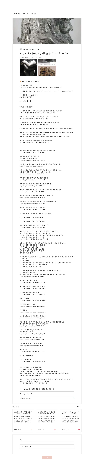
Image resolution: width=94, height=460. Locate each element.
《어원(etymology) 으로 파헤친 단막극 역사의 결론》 (70, 413)
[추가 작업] (73, 49)
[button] (79, 13)
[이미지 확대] (28, 67)
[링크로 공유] (31, 394)
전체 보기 (79, 406)
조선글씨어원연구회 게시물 (20, 13)
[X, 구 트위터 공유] (24, 394)
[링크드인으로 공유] (27, 394)
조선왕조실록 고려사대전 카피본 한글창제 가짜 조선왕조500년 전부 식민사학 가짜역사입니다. (46, 413)
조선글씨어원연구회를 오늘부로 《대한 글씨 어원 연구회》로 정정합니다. (23, 413)
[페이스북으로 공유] (20, 394)
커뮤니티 (33, 13)
